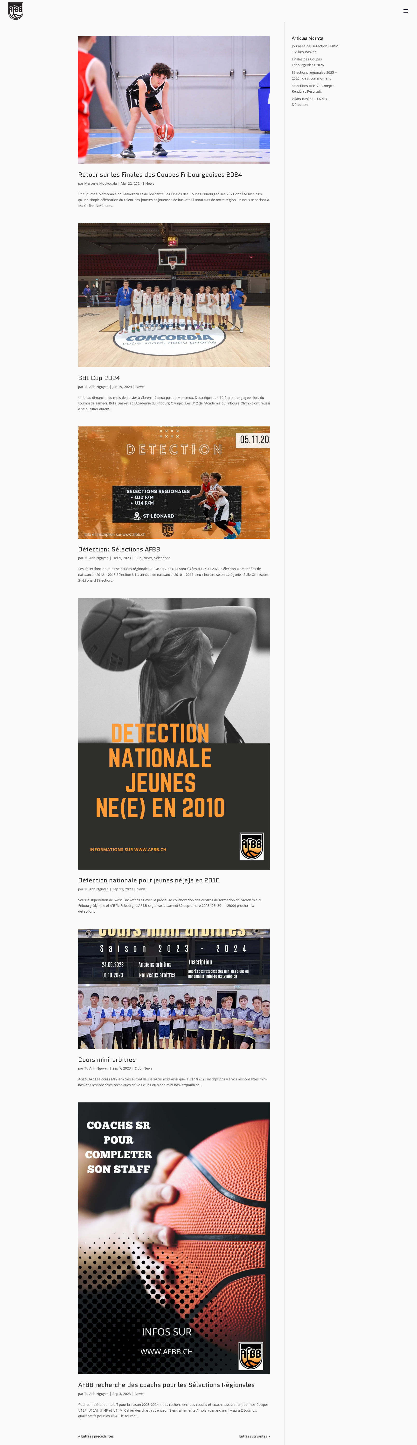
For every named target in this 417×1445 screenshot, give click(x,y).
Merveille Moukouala (100, 183)
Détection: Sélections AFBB (119, 549)
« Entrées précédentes (96, 1436)
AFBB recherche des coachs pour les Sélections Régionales (166, 1384)
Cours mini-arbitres (107, 1059)
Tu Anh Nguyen (96, 386)
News (149, 183)
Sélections (162, 558)
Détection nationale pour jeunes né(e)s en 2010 (149, 880)
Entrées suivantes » (254, 1436)
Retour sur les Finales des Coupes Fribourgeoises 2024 (160, 174)
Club (138, 558)
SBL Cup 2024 (99, 377)
